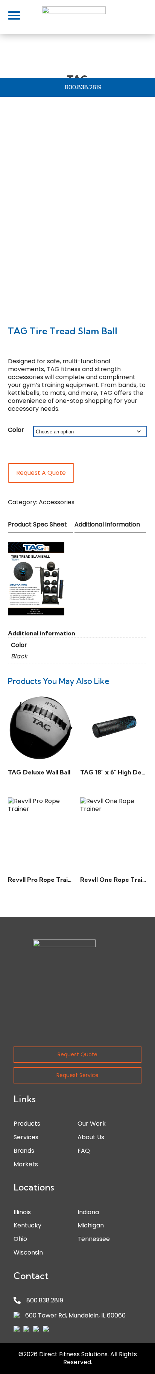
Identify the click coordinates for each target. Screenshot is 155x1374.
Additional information (107, 524)
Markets (26, 1164)
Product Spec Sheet (37, 524)
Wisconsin (28, 1252)
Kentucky (27, 1225)
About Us (91, 1137)
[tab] (40, 525)
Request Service (77, 1075)
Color (16, 429)
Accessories (56, 502)
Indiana (88, 1212)
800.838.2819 (83, 87)
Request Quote (77, 1054)
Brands (24, 1150)
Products (27, 1123)
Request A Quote (41, 472)
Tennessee (94, 1239)
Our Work (92, 1123)
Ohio (20, 1239)
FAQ (84, 1150)
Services (26, 1137)
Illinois (22, 1212)
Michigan (91, 1225)
